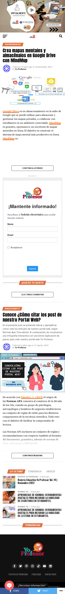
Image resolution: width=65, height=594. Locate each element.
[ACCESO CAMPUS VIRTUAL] (32, 31)
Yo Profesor (20, 69)
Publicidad (36, 574)
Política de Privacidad (18, 574)
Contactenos (50, 574)
